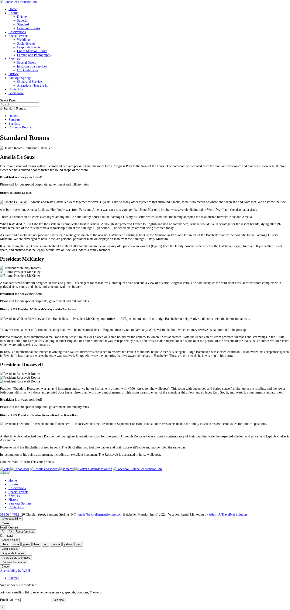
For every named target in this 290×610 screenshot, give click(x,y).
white (16, 544)
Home (12, 9)
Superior (22, 20)
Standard (23, 24)
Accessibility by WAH (15, 570)
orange (56, 544)
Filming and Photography (34, 55)
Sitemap (13, 578)
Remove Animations (14, 562)
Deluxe (22, 16)
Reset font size (25, 531)
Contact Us (16, 89)
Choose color (10, 539)
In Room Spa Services (32, 66)
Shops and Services (30, 81)
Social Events (26, 43)
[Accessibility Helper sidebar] (11, 518)
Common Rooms (28, 28)
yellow (68, 544)
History (13, 74)
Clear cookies (10, 548)
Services (14, 58)
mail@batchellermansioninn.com (100, 514)
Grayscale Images (13, 553)
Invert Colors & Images (16, 557)
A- (3, 531)
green (26, 544)
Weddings (23, 39)
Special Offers (26, 62)
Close (5, 523)
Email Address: (10, 600)
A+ (10, 531)
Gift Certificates (27, 70)
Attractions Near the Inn (33, 85)
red (45, 544)
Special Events (18, 36)
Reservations (17, 32)
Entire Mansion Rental (32, 51)
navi (78, 544)
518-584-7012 (9, 514)
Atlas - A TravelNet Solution (228, 514)
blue (36, 544)
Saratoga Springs (19, 78)
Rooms (13, 13)
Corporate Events (28, 47)
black (5, 544)
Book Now (16, 93)
